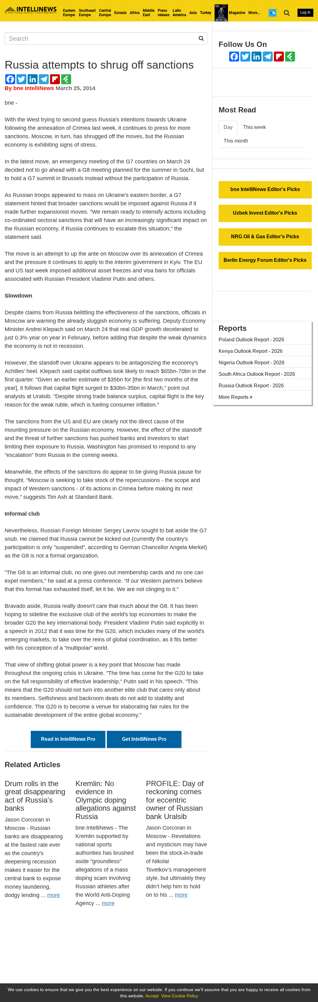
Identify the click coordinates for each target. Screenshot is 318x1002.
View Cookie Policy (179, 995)
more (53, 895)
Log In (305, 12)
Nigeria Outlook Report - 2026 (251, 362)
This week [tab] (254, 127)
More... (254, 13)
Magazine (236, 13)
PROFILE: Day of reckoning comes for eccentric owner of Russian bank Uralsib (175, 800)
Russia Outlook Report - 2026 (251, 385)
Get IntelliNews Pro (144, 739)
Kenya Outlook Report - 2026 (251, 351)
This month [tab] (236, 140)
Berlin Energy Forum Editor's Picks (265, 260)
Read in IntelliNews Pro (68, 739)
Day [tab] (228, 127)
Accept (152, 995)
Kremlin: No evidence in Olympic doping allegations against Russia (105, 800)
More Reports (234, 397)
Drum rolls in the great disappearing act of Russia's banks (35, 795)
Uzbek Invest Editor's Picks (265, 213)
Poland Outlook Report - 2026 (251, 339)
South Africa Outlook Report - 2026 (257, 374)
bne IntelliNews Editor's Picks (265, 189)
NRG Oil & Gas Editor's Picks (265, 236)
